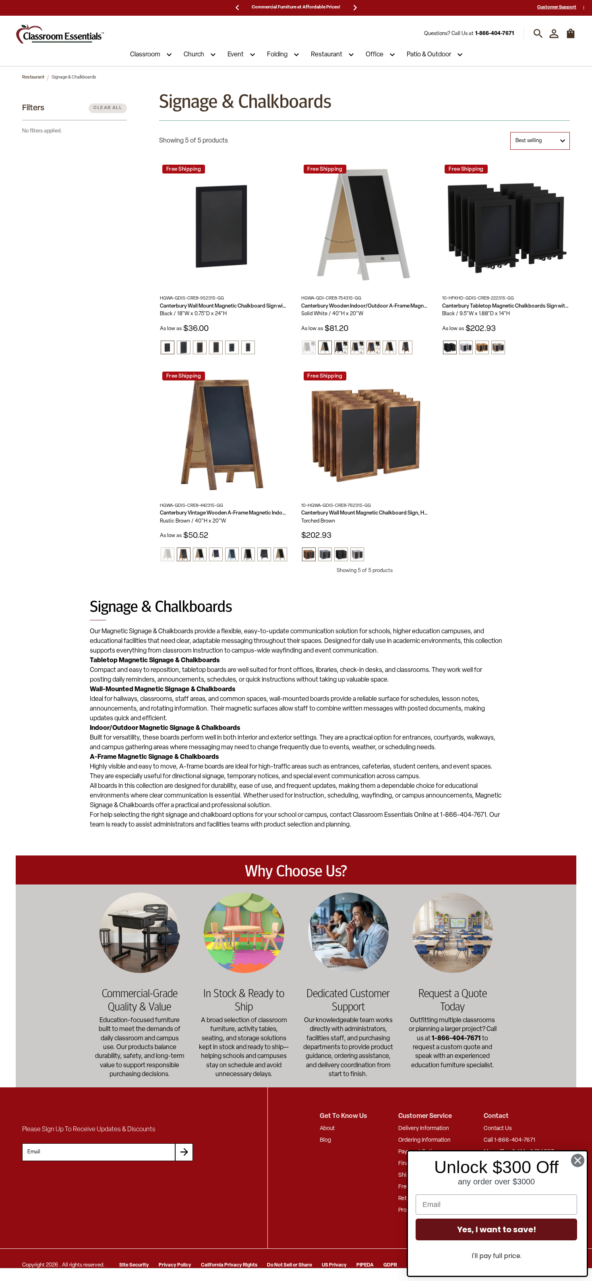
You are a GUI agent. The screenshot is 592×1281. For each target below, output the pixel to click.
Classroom (145, 55)
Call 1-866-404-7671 (509, 1140)
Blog (325, 1140)
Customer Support (556, 7)
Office (374, 55)
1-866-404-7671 (494, 33)
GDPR (390, 1265)
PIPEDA (365, 1265)
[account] (554, 33)
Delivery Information (423, 1129)
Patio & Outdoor (429, 55)
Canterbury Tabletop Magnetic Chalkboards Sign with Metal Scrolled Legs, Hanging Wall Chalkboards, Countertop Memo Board (506, 306)
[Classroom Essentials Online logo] (60, 33)
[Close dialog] (578, 1160)
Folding (277, 55)
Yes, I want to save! (496, 1229)
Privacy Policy (175, 1265)
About (327, 1129)
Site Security (134, 1265)
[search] (538, 33)
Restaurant (326, 55)
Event (236, 55)
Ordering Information (424, 1140)
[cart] (570, 37)
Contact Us (498, 1129)
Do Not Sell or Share (289, 1265)
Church (194, 55)
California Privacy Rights (229, 1265)
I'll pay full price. (497, 1255)
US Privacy (334, 1265)
